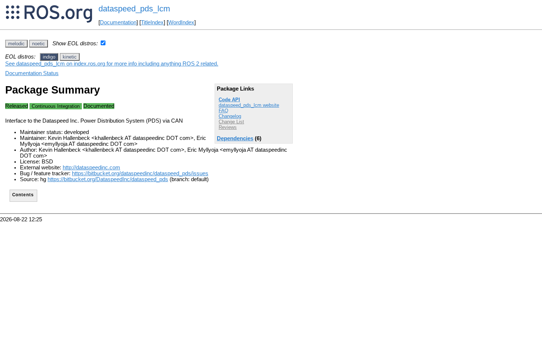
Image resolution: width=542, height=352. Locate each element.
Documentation (118, 22)
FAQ (223, 110)
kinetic (70, 57)
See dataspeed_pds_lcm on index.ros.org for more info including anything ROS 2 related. (111, 64)
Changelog (230, 116)
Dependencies (235, 138)
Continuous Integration (56, 106)
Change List (231, 121)
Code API (229, 99)
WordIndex (181, 22)
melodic (16, 43)
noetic (38, 43)
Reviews (228, 127)
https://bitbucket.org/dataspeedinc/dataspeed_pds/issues (140, 173)
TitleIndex (152, 22)
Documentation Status (32, 73)
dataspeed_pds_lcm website (249, 105)
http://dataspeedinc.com (91, 167)
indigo (49, 57)
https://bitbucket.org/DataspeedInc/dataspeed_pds (108, 179)
